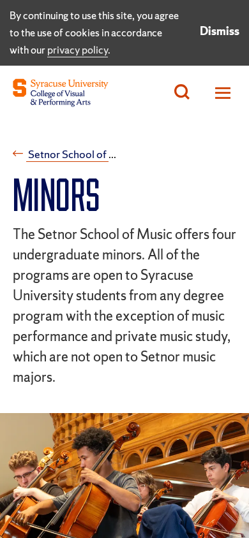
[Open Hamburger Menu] (219, 92)
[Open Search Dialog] (182, 92)
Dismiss (219, 31)
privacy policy (77, 50)
